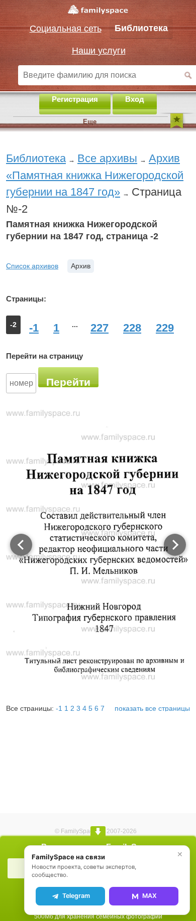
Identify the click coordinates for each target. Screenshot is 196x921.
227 (99, 328)
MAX (149, 895)
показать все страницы (152, 708)
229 (165, 328)
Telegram (76, 895)
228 (132, 328)
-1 (34, 328)
